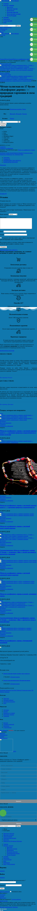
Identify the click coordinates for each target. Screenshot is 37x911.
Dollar (33, 19)
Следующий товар (5, 74)
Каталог (5, 723)
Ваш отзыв (3, 217)
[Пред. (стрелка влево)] (0, 910)
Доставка (6, 710)
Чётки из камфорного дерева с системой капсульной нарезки (15, 527)
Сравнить (3, 147)
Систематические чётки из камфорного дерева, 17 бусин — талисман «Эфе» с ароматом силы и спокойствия (18, 620)
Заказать (3, 125)
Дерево (12, 118)
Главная (2, 59)
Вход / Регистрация (9, 864)
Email (2, 234)
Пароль (2, 885)
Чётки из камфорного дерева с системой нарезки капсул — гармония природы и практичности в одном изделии (17, 79)
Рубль (33, 24)
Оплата (5, 711)
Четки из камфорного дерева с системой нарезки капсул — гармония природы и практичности (18, 506)
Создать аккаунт (16, 899)
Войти (2, 888)
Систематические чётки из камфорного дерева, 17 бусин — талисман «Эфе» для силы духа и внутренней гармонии (17, 69)
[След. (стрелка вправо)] (2, 910)
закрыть (2, 871)
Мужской (18, 114)
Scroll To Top (3, 901)
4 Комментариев (15, 684)
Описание (6, 157)
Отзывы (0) (6, 159)
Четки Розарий (9, 59)
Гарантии (6, 716)
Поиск (18, 25)
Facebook (2, 894)
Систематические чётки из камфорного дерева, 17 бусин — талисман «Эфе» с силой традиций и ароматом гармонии (18, 552)
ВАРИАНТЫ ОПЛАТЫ (10, 162)
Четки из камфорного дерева (21, 59)
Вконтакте (3, 898)
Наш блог (6, 698)
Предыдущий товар (6, 64)
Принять (15, 907)
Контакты (6, 726)
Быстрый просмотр (5, 423)
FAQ (4, 703)
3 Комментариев (15, 677)
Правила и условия (9, 713)
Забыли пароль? (4, 891)
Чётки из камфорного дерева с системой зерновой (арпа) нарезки (15, 574)
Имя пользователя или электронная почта (13, 880)
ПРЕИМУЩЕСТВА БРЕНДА (12, 160)
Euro (33, 29)
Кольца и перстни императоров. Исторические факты (16, 680)
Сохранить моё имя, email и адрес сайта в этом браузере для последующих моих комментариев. (17, 238)
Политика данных (8, 714)
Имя (2, 231)
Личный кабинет (8, 700)
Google (2, 896)
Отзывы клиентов (8, 724)
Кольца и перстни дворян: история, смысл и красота (16, 673)
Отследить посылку (9, 701)
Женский (12, 114)
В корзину (3, 123)
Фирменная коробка (16, 109)
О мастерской (7, 727)
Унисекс (24, 114)
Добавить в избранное (6, 148)
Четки (24, 109)
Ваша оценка (4, 214)
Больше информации (6, 907)
